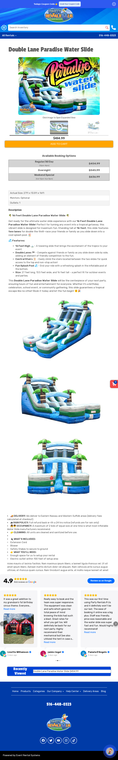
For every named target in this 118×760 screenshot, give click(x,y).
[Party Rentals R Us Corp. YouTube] (58, 740)
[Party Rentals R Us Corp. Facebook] (43, 740)
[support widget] (110, 751)
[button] (2, 623)
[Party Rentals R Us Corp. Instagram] (66, 740)
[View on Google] (3, 653)
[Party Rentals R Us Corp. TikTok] (74, 740)
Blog (103, 691)
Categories (39, 691)
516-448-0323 (107, 35)
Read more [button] (9, 609)
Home (15, 691)
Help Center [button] (72, 691)
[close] (114, 4)
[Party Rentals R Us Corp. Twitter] (51, 740)
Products (26, 691)
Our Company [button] (54, 691)
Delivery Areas (91, 691)
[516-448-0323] (114, 27)
